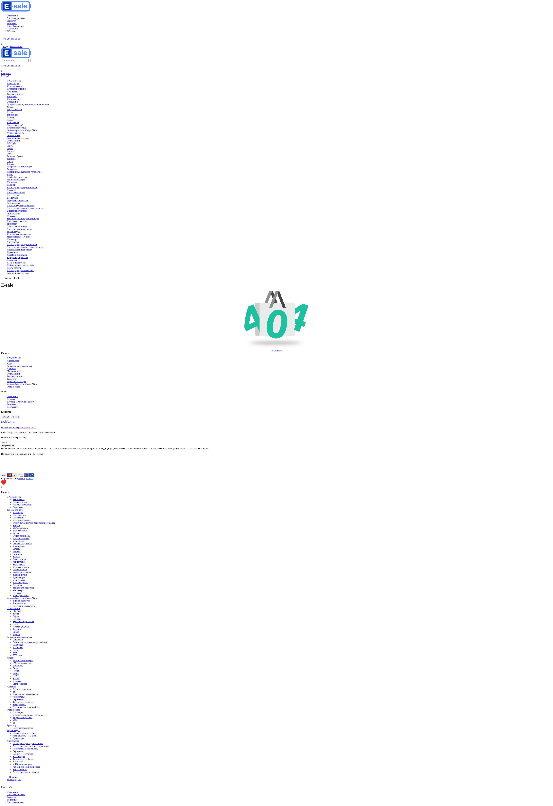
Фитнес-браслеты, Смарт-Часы (22, 384)
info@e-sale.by (8, 422)
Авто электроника (22, 689)
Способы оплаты (15, 802)
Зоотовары (18, 512)
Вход (5, 46)
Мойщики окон (20, 528)
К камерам (18, 761)
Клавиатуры (19, 756)
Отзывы (11, 399)
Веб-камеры (18, 499)
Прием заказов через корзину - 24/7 (18, 427)
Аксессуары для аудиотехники (28, 743)
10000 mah (18, 645)
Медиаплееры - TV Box (24, 735)
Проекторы (18, 738)
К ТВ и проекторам (22, 764)
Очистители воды (21, 536)
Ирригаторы (19, 577)
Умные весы (19, 580)
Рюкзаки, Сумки (21, 626)
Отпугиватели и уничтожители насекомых (34, 523)
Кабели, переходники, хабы (26, 767)
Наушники (18, 665)
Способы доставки (16, 794)
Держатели (18, 699)
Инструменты (19, 515)
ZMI (15, 652)
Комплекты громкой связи (26, 694)
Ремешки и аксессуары (24, 606)
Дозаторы (17, 554)
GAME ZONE (14, 358)
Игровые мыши (20, 502)
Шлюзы (16, 549)
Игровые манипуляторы (24, 733)
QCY (15, 676)
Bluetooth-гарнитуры (23, 660)
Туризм (16, 634)
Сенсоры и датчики (22, 543)
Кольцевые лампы (22, 520)
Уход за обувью (20, 530)
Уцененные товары (16, 381)
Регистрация (16, 46)
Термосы (17, 629)
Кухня (16, 533)
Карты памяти (20, 769)
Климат (16, 556)
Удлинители (19, 546)
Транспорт (12, 379)
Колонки (17, 681)
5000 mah (17, 655)
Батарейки (18, 639)
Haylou (16, 671)
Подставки (18, 507)
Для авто (11, 368)
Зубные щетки (20, 575)
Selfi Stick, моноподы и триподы (28, 715)
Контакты (12, 404)
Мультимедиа (13, 371)
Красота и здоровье (22, 572)
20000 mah (18, 647)
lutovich (29, 478)
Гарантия (11, 797)
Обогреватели (19, 559)
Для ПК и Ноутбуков (23, 754)
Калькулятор (19, 564)
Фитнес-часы (19, 603)
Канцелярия (18, 562)
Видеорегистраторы (22, 717)
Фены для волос (21, 595)
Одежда (16, 619)
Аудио (10, 363)
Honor (16, 673)
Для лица (17, 585)
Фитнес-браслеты (21, 600)
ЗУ (14, 691)
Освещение (18, 517)
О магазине (12, 396)
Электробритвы (20, 582)
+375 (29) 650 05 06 (10, 38)
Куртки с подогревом (23, 621)
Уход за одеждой (21, 567)
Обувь (16, 616)
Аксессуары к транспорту (25, 748)
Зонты (16, 613)
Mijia (15, 720)
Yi (14, 722)
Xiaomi (16, 650)
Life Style (17, 611)
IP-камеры (18, 712)
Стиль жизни (13, 373)
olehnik (21, 478)
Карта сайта (13, 407)
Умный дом (18, 541)
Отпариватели (20, 569)
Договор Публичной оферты (21, 401)
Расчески (17, 593)
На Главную (277, 350)
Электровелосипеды (23, 728)
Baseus (16, 668)
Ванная (16, 551)
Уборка (16, 525)
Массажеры (18, 590)
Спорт (16, 632)
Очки (15, 624)
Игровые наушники (22, 504)
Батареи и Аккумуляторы (19, 366)
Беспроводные (20, 684)
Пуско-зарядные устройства (26, 707)
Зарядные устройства (23, 702)
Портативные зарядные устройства (30, 642)
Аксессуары (13, 361)
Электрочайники (21, 538)
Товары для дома (15, 376)
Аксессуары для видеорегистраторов (31, 746)
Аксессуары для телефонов (26, 772)
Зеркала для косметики (24, 588)
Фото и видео (13, 386)
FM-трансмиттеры (22, 663)
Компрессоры (19, 704)
